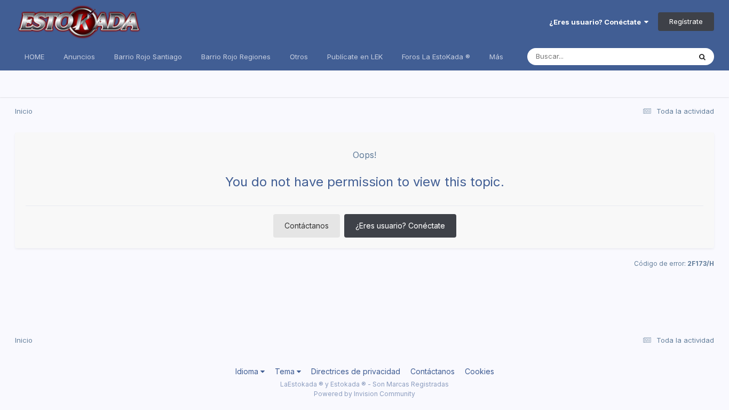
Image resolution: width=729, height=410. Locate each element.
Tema (286, 371)
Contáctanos (306, 225)
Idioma (247, 371)
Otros (299, 56)
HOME (34, 56)
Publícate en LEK (355, 56)
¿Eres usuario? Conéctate (596, 22)
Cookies (479, 371)
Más (496, 56)
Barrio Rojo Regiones (236, 56)
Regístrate (686, 21)
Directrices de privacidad (355, 371)
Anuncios (79, 56)
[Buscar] (702, 56)
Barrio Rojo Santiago (148, 56)
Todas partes (655, 56)
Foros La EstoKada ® (436, 56)
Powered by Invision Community (364, 394)
